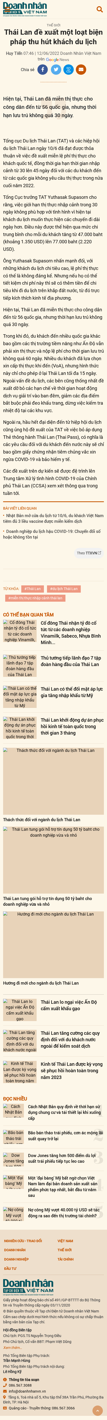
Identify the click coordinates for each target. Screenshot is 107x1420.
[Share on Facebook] (42, 69)
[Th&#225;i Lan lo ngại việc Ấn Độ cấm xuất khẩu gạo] (20, 1010)
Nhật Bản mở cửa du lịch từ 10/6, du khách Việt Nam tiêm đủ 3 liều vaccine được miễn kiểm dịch (53, 518)
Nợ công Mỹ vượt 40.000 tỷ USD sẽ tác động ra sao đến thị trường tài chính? (63, 1212)
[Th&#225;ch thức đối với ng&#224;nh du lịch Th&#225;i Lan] (53, 781)
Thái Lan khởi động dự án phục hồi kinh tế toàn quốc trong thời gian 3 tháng (72, 726)
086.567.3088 (20, 1385)
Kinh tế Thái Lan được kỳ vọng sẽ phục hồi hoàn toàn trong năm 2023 (72, 1070)
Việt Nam (65, 1240)
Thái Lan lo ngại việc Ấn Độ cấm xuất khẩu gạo (69, 1005)
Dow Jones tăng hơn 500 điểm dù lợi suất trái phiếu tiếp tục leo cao (62, 1158)
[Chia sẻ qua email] (81, 69)
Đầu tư (10, 1268)
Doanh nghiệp (16, 1259)
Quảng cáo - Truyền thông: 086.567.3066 (42, 1408)
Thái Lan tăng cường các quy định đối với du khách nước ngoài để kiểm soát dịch (70, 1039)
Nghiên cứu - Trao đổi (23, 1240)
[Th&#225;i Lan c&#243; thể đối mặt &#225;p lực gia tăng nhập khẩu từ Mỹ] (20, 697)
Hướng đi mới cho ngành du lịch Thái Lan (41, 983)
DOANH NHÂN (14, 1250)
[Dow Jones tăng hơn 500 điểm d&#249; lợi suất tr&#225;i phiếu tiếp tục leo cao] (13, 1159)
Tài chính (65, 1259)
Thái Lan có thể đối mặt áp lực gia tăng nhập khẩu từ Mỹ (72, 692)
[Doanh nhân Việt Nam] (28, 1287)
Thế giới (54, 25)
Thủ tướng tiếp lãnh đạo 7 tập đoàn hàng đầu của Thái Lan (71, 661)
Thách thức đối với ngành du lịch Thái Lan (41, 819)
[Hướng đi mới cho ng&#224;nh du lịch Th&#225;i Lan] (53, 944)
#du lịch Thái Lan (64, 589)
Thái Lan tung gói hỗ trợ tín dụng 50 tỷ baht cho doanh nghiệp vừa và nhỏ (47, 901)
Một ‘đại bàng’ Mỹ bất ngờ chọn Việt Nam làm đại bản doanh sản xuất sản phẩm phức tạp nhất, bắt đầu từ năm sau (62, 1186)
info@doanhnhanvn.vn (27, 1391)
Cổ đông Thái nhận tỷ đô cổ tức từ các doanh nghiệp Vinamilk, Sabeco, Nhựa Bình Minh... (71, 633)
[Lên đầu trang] (97, 1411)
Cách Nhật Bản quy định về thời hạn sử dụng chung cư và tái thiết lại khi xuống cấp (64, 1112)
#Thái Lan (32, 589)
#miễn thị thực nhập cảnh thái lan (35, 598)
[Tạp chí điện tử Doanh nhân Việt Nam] (25, 8)
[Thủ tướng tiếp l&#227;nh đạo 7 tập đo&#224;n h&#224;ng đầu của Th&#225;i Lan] (20, 666)
